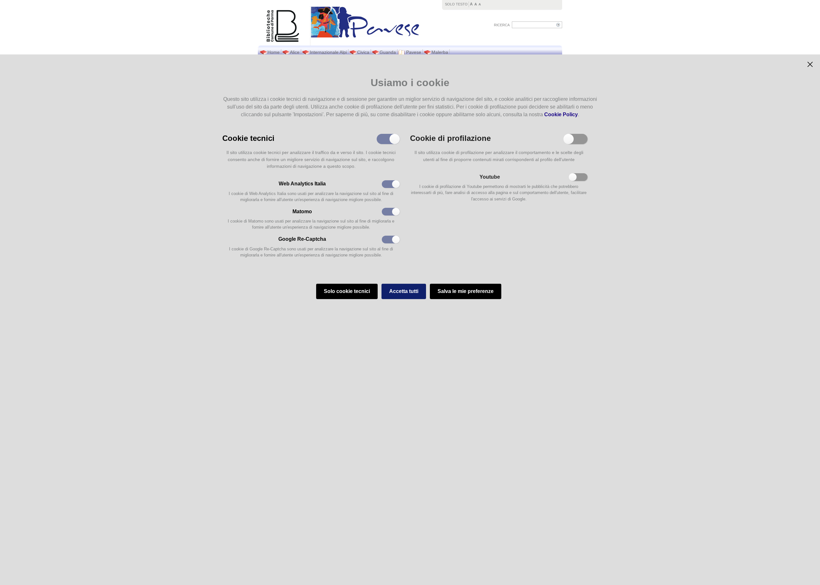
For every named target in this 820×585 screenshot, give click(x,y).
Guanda (388, 52)
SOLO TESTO (456, 4)
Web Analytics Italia (302, 183)
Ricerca (502, 25)
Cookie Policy (561, 114)
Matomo (302, 211)
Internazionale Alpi (328, 52)
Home (273, 52)
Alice (294, 52)
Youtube (490, 177)
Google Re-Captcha (302, 239)
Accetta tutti (403, 291)
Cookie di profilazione (450, 138)
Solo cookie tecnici (347, 291)
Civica (363, 52)
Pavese (413, 52)
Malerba (439, 52)
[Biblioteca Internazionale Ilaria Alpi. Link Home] (365, 18)
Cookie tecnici (248, 138)
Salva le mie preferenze (466, 291)
